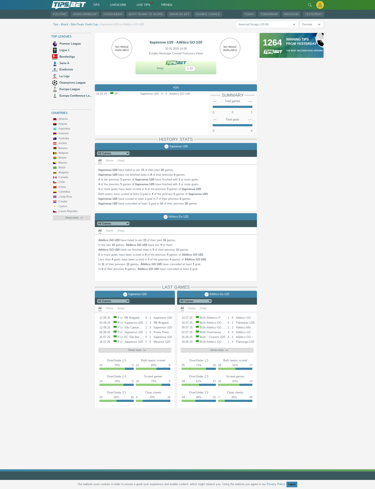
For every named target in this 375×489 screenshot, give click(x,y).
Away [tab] (121, 160)
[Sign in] (320, 4)
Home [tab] (109, 160)
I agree (292, 484)
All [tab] (100, 160)
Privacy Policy (276, 484)
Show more (72, 217)
